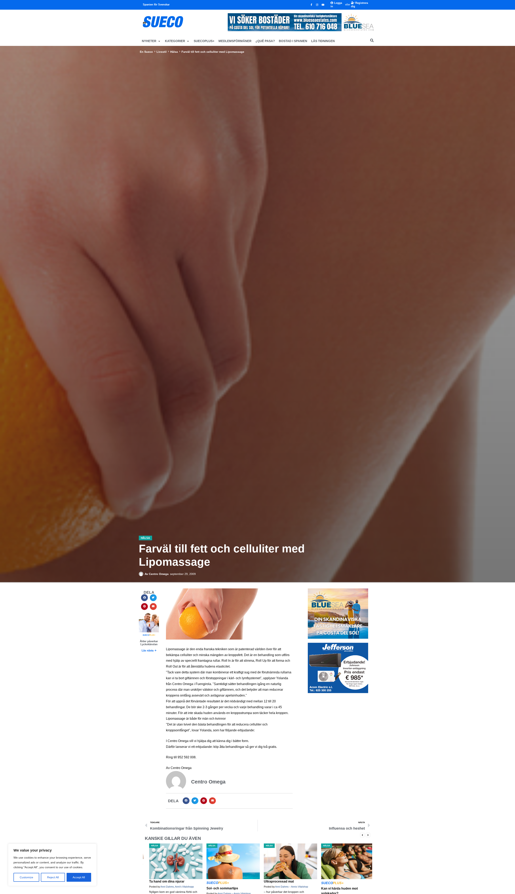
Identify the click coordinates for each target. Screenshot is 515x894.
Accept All (79, 877)
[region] (52, 865)
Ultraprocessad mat (217, 881)
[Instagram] (317, 4)
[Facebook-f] (311, 4)
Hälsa (174, 51)
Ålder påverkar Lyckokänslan (149, 643)
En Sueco (146, 51)
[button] (151, 41)
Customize (26, 877)
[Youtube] (323, 4)
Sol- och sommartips (160, 888)
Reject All (53, 877)
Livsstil (162, 51)
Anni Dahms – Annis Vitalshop (229, 886)
